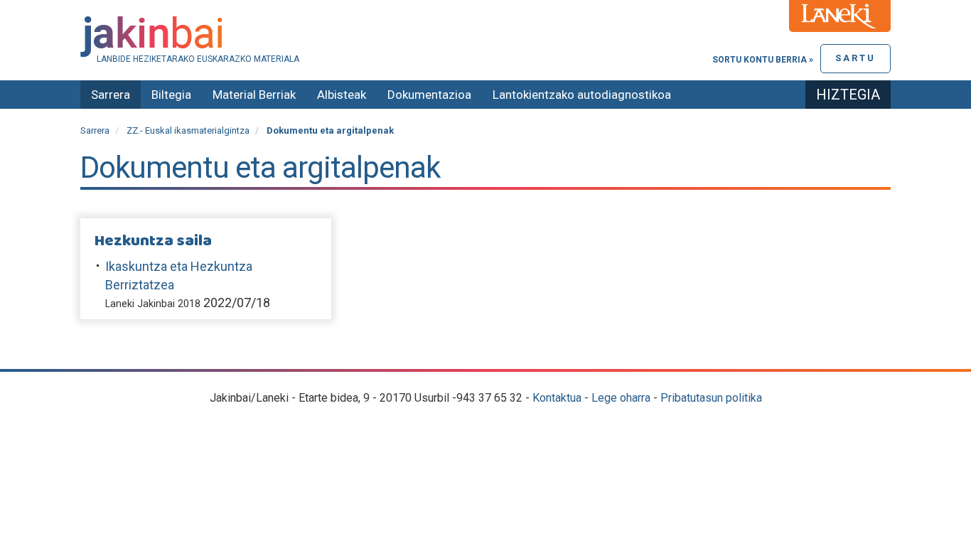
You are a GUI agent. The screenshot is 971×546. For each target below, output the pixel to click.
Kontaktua (556, 398)
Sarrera (110, 94)
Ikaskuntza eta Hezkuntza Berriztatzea (178, 275)
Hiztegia (848, 94)
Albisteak (341, 94)
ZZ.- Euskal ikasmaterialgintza (188, 130)
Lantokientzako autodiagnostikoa (582, 94)
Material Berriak (254, 94)
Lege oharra (620, 398)
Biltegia (171, 94)
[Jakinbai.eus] (485, 36)
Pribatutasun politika (711, 398)
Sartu (855, 58)
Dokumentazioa (429, 94)
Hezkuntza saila (153, 241)
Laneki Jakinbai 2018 (152, 304)
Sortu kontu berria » (762, 60)
